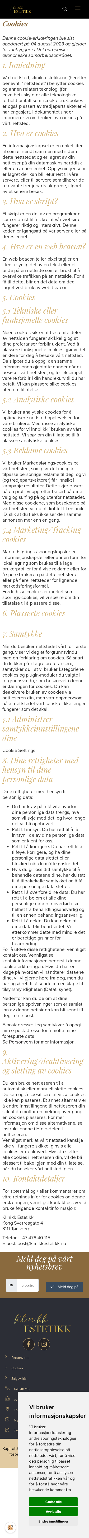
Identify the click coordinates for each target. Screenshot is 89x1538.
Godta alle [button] (53, 1502)
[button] (66, 9)
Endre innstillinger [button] (53, 1521)
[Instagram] (44, 1344)
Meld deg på (67, 1287)
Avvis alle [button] (53, 1511)
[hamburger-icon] (77, 9)
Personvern (21, 1041)
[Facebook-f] (29, 1344)
